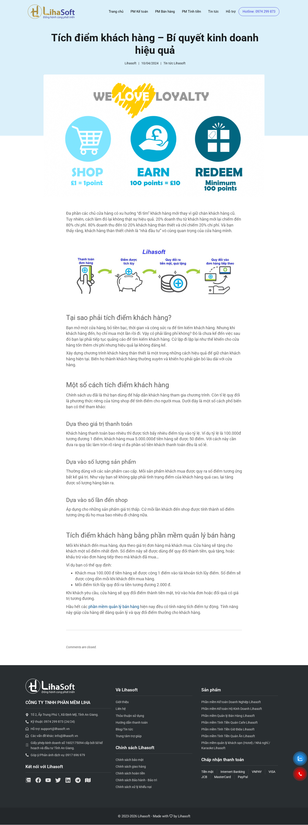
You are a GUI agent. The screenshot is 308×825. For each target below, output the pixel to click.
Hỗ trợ (231, 11)
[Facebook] (38, 780)
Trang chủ (116, 11)
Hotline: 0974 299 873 (259, 11)
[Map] (88, 780)
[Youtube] (48, 780)
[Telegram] (78, 780)
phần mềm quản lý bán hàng (113, 606)
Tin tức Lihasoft (174, 63)
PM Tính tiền (191, 11)
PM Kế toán (139, 11)
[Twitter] (58, 780)
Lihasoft (184, 816)
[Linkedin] (68, 780)
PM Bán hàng (165, 11)
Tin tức (213, 11)
